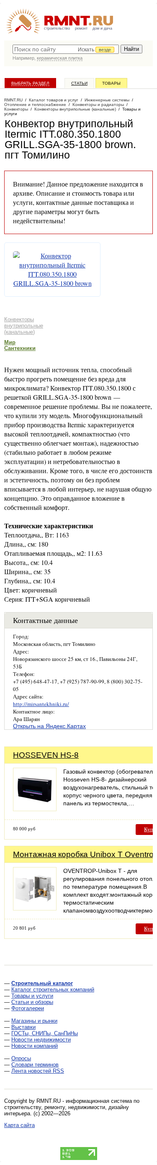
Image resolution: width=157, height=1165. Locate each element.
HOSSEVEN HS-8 (46, 755)
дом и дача (102, 28)
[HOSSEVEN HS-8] (34, 809)
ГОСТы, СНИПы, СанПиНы (44, 1033)
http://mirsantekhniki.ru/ (41, 704)
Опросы (21, 1058)
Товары (111, 83)
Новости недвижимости (41, 1039)
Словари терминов (35, 1065)
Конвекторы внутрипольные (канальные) (23, 325)
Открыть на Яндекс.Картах (49, 726)
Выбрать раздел (30, 83)
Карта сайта (19, 1125)
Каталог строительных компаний (52, 989)
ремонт (81, 28)
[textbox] (66, 49)
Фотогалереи (27, 1008)
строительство (57, 28)
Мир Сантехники (20, 345)
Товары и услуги (32, 996)
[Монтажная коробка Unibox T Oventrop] (34, 908)
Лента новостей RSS (37, 1071)
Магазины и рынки (34, 1021)
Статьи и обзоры (32, 1002)
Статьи (79, 83)
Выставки (23, 1027)
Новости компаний (34, 1046)
